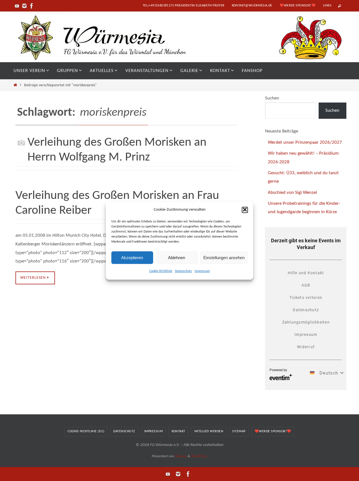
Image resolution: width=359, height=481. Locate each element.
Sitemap (239, 431)
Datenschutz (183, 271)
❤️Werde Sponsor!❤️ (298, 5)
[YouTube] (17, 5)
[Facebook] (31, 5)
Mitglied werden (209, 431)
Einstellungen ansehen (224, 257)
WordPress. (199, 456)
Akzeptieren (132, 257)
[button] (245, 209)
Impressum (202, 271)
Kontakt (178, 431)
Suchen (272, 98)
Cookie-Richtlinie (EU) (86, 431)
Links (327, 5)
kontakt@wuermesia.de (252, 5)
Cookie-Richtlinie (160, 271)
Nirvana (181, 456)
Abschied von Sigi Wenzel (292, 192)
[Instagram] (24, 5)
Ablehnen (176, 257)
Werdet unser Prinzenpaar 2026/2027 (305, 142)
